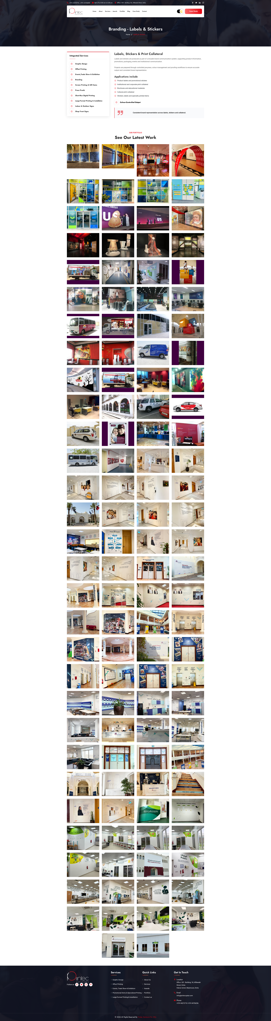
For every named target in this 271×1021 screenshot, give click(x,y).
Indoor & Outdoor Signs (84, 106)
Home (94, 11)
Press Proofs (80, 90)
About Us (147, 980)
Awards (115, 11)
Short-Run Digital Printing (85, 95)
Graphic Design (81, 64)
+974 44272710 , (74, 3)
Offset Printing (80, 69)
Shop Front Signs (82, 111)
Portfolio (122, 11)
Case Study (136, 11)
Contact (144, 11)
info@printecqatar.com (185, 996)
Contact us (148, 997)
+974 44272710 (182, 1003)
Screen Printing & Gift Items (86, 85)
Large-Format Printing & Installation (88, 101)
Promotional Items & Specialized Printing (127, 993)
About (100, 11)
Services (107, 11)
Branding (78, 79)
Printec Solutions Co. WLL (147, 1017)
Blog (128, 11)
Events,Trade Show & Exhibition (87, 74)
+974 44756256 (85, 3)
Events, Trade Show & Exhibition (124, 988)
